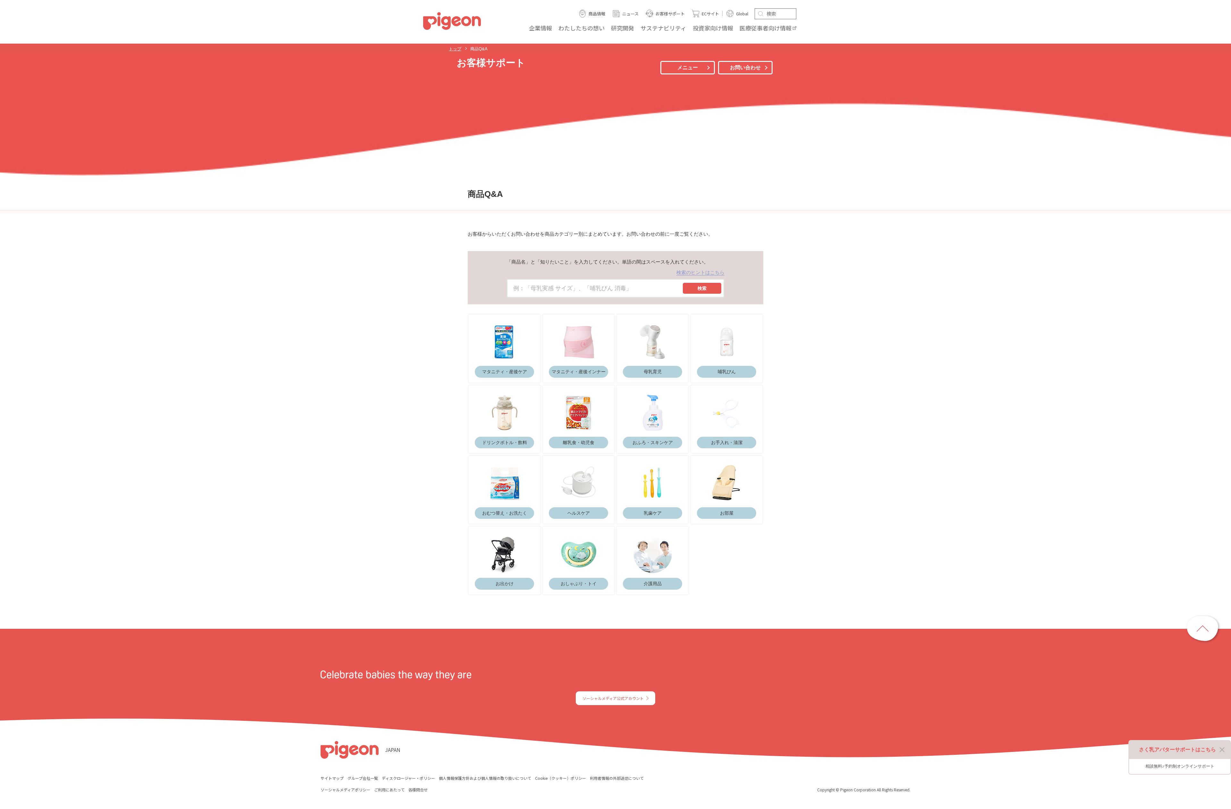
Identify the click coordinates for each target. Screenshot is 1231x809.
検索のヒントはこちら (700, 272)
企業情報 (540, 28)
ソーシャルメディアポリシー (345, 789)
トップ (455, 48)
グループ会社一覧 (363, 778)
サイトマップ (332, 778)
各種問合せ (418, 789)
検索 (702, 288)
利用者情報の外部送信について (617, 778)
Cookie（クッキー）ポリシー (560, 778)
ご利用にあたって (389, 789)
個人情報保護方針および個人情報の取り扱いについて (485, 778)
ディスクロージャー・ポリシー (408, 778)
